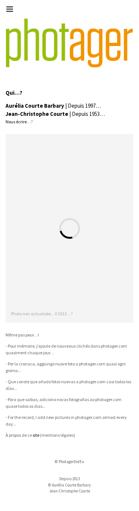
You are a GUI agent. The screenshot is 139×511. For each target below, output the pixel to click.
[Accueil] (69, 43)
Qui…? (14, 92)
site (36, 435)
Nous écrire (16, 121)
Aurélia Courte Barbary (35, 105)
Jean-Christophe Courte (37, 113)
